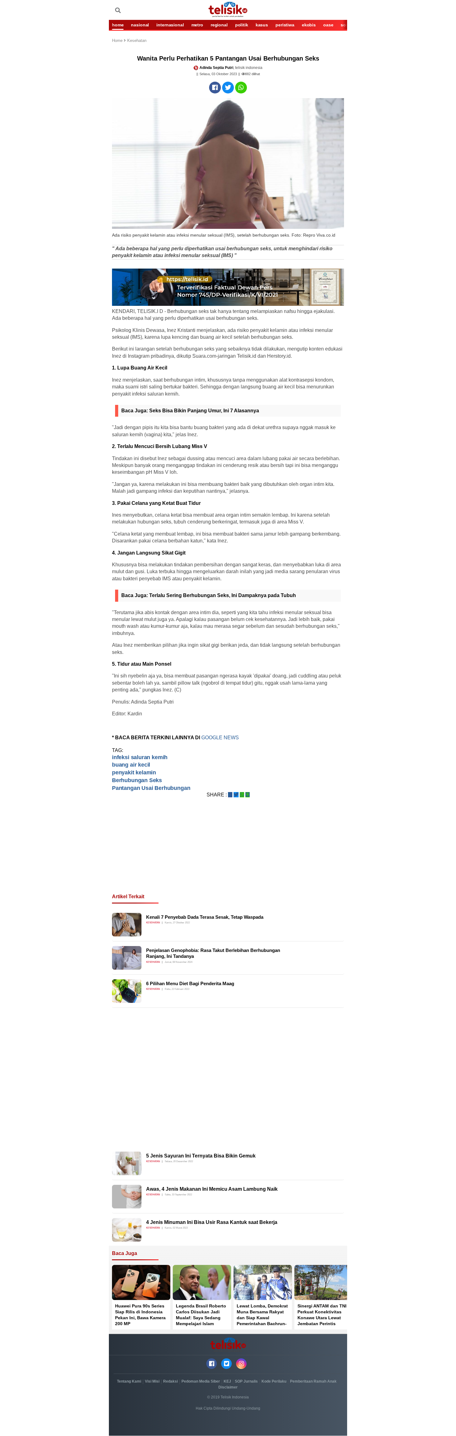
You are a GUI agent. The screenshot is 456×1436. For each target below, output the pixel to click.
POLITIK (241, 24)
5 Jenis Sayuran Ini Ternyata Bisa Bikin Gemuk (201, 1155)
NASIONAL (140, 24)
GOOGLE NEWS (220, 737)
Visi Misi (152, 1381)
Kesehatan (136, 41)
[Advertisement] (228, 853)
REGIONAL (219, 24)
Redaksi (170, 1381)
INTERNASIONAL (170, 24)
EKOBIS (309, 24)
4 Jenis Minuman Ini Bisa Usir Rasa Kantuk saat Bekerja (211, 1222)
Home (118, 41)
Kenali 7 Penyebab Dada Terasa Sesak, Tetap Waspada (204, 917)
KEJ (227, 1381)
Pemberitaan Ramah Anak (313, 1381)
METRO (197, 24)
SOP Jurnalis (246, 1381)
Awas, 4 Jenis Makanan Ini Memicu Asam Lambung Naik (212, 1189)
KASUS (262, 24)
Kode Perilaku (274, 1381)
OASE (328, 24)
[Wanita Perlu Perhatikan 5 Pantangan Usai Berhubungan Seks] (215, 87)
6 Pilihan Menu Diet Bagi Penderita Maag (190, 983)
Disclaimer (228, 1387)
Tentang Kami (129, 1381)
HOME (117, 24)
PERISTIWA (284, 24)
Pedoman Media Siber (200, 1381)
